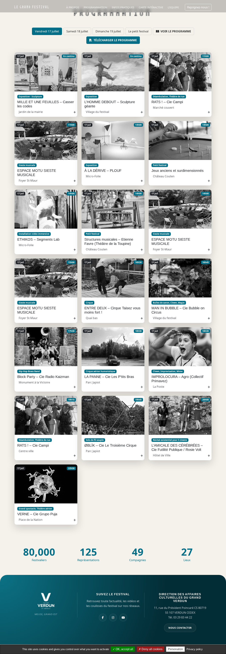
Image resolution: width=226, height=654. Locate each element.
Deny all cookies (151, 649)
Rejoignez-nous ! (198, 7)
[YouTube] (123, 617)
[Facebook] (103, 617)
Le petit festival (138, 31)
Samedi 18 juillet (77, 31)
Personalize (175, 649)
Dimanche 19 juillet (108, 31)
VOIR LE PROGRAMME (175, 31)
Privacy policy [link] (194, 649)
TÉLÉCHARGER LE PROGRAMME (115, 40)
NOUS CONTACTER (180, 627)
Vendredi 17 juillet (47, 31)
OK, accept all (124, 649)
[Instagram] (113, 617)
